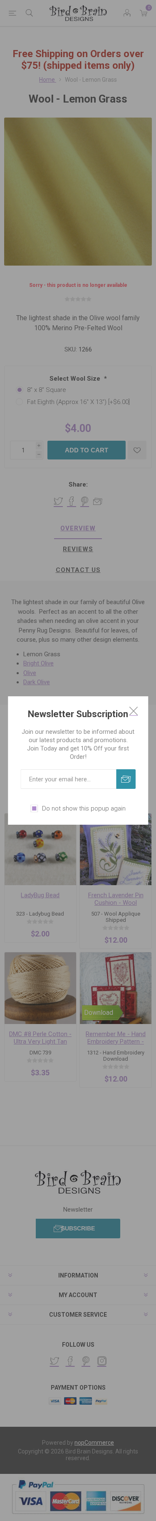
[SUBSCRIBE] (126, 779)
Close (133, 711)
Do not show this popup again (84, 808)
